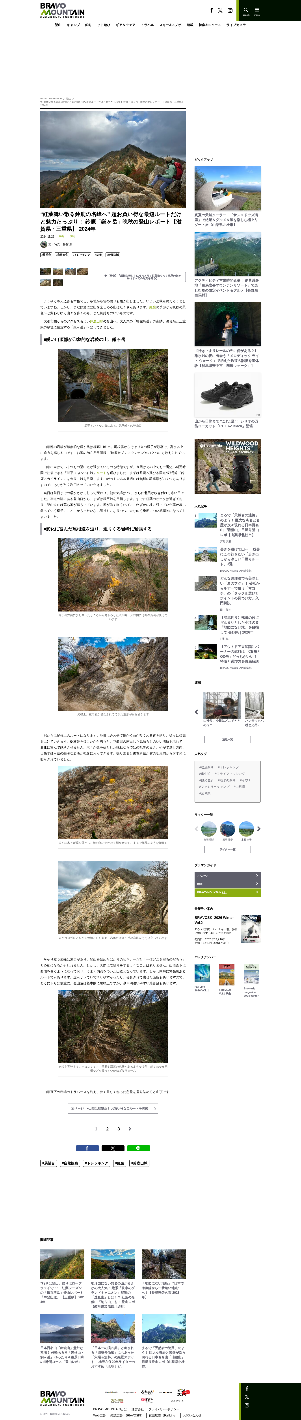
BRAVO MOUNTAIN (51, 98)
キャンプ (73, 25)
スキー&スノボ (170, 25)
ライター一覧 (228, 849)
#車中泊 (204, 773)
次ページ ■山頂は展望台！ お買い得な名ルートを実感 (109, 1108)
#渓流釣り (206, 767)
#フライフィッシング (230, 773)
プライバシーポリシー (164, 1409)
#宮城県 (204, 793)
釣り (88, 25)
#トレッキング (81, 254)
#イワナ (245, 780)
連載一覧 (227, 739)
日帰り (72, 236)
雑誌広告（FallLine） (163, 1415)
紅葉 (152, 307)
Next (259, 712)
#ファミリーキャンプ (214, 786)
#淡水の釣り (227, 780)
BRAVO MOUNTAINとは (110, 1409)
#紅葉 (98, 254)
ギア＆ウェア (126, 25)
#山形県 (239, 786)
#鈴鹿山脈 (113, 254)
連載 (190, 25)
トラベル (147, 25)
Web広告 (99, 1415)
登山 (58, 25)
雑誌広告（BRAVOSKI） (127, 1415)
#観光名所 (206, 780)
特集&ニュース (210, 25)
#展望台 (46, 254)
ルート (101, 473)
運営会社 (138, 1409)
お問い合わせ (192, 1415)
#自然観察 (62, 254)
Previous (196, 712)
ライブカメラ (236, 25)
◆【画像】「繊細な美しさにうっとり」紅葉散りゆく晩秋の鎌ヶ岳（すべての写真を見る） (142, 277)
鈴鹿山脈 (96, 321)
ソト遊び (103, 25)
